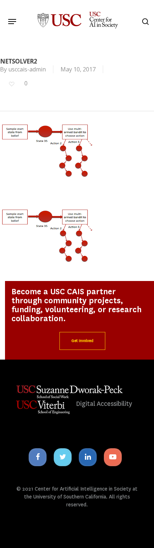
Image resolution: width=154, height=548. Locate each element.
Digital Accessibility (104, 404)
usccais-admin (27, 69)
